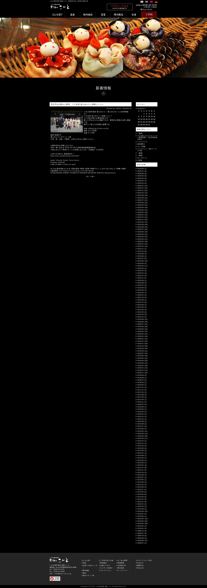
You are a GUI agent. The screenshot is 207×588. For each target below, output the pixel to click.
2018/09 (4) (142, 375)
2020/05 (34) (142, 329)
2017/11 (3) (142, 390)
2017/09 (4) (142, 395)
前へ (93, 176)
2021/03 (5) (142, 312)
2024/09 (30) (142, 224)
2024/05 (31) (142, 234)
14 (141, 119)
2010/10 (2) (142, 506)
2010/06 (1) (142, 516)
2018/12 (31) (142, 370)
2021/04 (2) (142, 309)
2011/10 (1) (142, 484)
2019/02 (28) (142, 365)
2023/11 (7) (142, 249)
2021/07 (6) (142, 302)
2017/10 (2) (142, 392)
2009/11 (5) (142, 533)
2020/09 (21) (142, 319)
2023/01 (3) (142, 273)
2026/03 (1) (142, 181)
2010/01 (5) (142, 528)
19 (154, 119)
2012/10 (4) (142, 472)
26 (154, 122)
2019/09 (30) (142, 348)
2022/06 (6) (142, 288)
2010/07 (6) (142, 514)
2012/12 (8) (142, 467)
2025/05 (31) (142, 205)
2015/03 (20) (142, 436)
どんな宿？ (87, 560)
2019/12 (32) (142, 341)
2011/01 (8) (142, 501)
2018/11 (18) (142, 373)
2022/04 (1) (142, 290)
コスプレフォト (106, 570)
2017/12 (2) (142, 387)
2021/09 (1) (142, 300)
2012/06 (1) (142, 480)
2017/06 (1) (142, 397)
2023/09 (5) (142, 253)
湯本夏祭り (141, 144)
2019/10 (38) (142, 346)
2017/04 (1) (142, 399)
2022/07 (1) (142, 285)
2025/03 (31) (142, 210)
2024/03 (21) (142, 239)
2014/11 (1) (142, 443)
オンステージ (142, 158)
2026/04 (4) (142, 178)
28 (141, 125)
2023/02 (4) (142, 270)
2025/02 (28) (142, 212)
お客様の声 (122, 565)
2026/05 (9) (142, 176)
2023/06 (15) (142, 261)
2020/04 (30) (142, 331)
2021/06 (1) (142, 305)
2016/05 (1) (142, 409)
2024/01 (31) (142, 244)
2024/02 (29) (142, 241)
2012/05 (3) (142, 482)
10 (149, 116)
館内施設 (86, 570)
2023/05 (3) (142, 263)
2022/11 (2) (142, 278)
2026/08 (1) (142, 168)
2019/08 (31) (142, 351)
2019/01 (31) (142, 368)
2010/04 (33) (142, 521)
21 (141, 122)
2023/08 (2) (142, 256)
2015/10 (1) (142, 419)
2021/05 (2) (142, 307)
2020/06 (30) (142, 326)
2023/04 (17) (142, 266)
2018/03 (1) (142, 385)
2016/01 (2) (142, 414)
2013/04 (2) (142, 460)
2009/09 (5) (142, 538)
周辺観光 (103, 563)
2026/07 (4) (142, 171)
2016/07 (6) (142, 404)
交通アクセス (105, 565)
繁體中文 (140, 565)
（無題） (140, 133)
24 (149, 122)
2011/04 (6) (142, 494)
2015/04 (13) (142, 433)
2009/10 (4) (142, 535)
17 (149, 119)
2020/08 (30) (142, 322)
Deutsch (140, 568)
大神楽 (139, 160)
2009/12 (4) (142, 531)
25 (152, 122)
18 (152, 119)
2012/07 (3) (142, 477)
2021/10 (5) (142, 297)
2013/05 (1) (142, 458)
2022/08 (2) (142, 283)
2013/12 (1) (142, 453)
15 (144, 119)
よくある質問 (122, 560)
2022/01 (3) (142, 295)
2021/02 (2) (142, 314)
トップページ (122, 570)
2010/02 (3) (142, 526)
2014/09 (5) (142, 448)
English (140, 563)
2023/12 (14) (142, 246)
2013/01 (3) (142, 465)
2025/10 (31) (142, 193)
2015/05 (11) (142, 431)
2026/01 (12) (142, 185)
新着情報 (121, 563)
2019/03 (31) (142, 363)
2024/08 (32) (142, 227)
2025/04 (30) (142, 207)
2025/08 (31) (142, 198)
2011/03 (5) (142, 497)
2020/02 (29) (142, 336)
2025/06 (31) (142, 202)
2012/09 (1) (142, 475)
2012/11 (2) (142, 470)
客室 (84, 573)
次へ (88, 176)
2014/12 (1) (142, 441)
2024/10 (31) (142, 222)
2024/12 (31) (142, 217)
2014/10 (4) (142, 446)
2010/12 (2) (142, 504)
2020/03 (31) (142, 334)
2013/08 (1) (142, 455)
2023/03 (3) (142, 268)
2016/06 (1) (142, 407)
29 (144, 125)
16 (147, 119)
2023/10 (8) (142, 251)
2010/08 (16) (142, 511)
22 (144, 122)
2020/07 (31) (142, 324)
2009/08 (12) (142, 540)
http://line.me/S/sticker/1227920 (65, 156)
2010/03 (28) (142, 523)
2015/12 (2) (142, 416)
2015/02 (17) (142, 438)
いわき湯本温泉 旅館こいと (58, 1)
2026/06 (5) (142, 173)
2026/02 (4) (142, 183)
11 (152, 116)
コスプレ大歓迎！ (106, 568)
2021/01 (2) (142, 317)
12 (154, 116)
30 (147, 125)
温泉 (84, 563)
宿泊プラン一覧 (88, 575)
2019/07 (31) (142, 353)
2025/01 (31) (142, 215)
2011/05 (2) (142, 492)
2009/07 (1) (142, 543)
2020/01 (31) (142, 339)
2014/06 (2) (142, 450)
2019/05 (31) (142, 358)
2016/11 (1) (142, 402)
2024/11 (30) (142, 219)
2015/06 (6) (142, 429)
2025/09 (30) (142, 195)
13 (139, 119)
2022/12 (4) (142, 275)
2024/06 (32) (142, 232)
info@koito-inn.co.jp (63, 573)
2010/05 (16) (142, 518)
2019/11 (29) (142, 343)
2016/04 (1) (142, 412)
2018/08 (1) (142, 378)
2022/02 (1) (142, 292)
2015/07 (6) (142, 426)
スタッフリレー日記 (144, 560)
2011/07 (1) (142, 489)
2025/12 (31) (142, 188)
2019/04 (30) (142, 360)
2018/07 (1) (142, 380)
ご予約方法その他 (106, 560)
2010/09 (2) (142, 509)
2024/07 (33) (142, 229)
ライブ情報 (141, 146)
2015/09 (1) (142, 421)
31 (149, 125)
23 (147, 122)
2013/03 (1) (142, 463)
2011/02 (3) (142, 499)
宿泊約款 (121, 568)
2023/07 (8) (142, 258)
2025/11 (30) (142, 190)
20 (139, 122)
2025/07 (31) (142, 200)
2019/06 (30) (142, 356)
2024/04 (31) (142, 236)
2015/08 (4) (142, 424)
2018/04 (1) (142, 382)
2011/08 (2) (142, 487)
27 (139, 125)
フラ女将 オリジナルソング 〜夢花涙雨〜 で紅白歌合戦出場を (147, 137)
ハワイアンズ (142, 141)
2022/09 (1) (142, 280)
